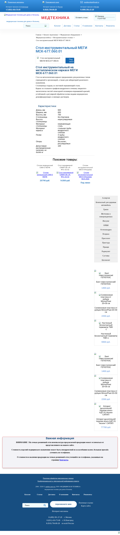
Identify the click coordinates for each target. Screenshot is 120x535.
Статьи (77, 26)
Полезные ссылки (86, 503)
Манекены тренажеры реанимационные (17, 54)
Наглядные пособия (16, 149)
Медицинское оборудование (13, 37)
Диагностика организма (12, 102)
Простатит (106, 238)
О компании (87, 26)
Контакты (99, 26)
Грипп (105, 209)
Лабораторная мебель (13, 117)
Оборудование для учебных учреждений (16, 155)
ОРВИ (106, 225)
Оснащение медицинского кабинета (13, 45)
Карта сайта (86, 506)
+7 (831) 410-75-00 (13, 9)
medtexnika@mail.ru (91, 2)
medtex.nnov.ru (50, 486)
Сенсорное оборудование (13, 142)
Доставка (67, 26)
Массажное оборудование (13, 124)
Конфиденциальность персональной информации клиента (58, 481)
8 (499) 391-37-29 (87, 9)
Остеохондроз (105, 230)
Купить (45, 186)
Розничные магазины (16, 2)
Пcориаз (106, 234)
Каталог (57, 26)
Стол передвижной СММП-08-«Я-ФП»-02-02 (65, 167)
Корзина (101, 16)
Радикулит (106, 251)
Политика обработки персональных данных (58, 478)
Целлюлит (106, 260)
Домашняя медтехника (12, 61)
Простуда (106, 243)
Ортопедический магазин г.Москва (14, 163)
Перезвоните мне (52, 2)
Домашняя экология (16, 130)
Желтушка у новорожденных (105, 215)
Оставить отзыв (81, 17)
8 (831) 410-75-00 (53, 520)
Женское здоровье (15, 84)
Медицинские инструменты (12, 109)
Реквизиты (110, 26)
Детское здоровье (15, 90)
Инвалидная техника (16, 96)
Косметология (13, 79)
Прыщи (106, 247)
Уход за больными (15, 136)
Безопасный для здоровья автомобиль (106, 203)
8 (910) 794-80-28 (50, 9)
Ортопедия (11, 67)
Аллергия (106, 198)
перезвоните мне (63, 504)
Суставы (105, 256)
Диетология (12, 73)
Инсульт (106, 221)
